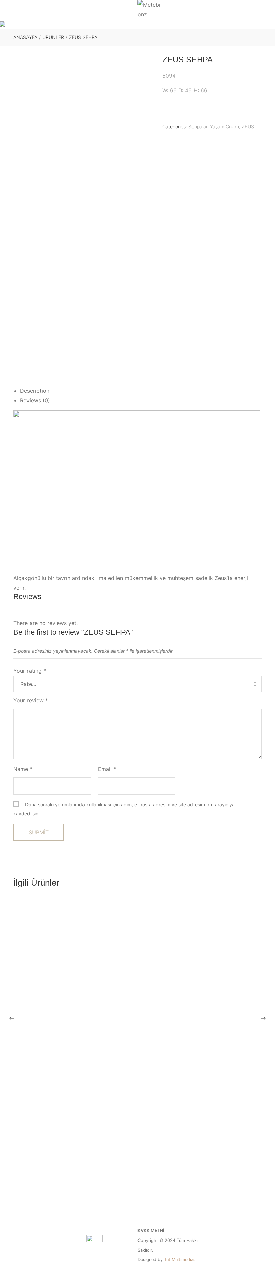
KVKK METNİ (151, 1230)
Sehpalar (197, 126)
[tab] (141, 391)
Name (23, 769)
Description (34, 390)
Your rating (29, 670)
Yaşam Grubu (224, 126)
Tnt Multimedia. (179, 1259)
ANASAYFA (25, 37)
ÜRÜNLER (53, 37)
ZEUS (248, 126)
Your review (30, 700)
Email (107, 769)
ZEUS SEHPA (137, 1184)
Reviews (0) (35, 400)
